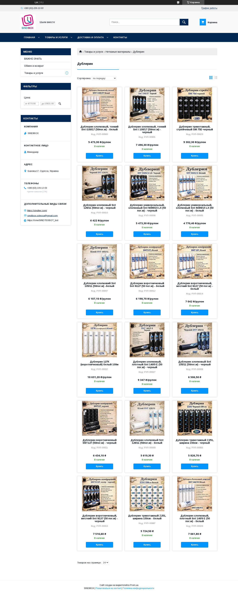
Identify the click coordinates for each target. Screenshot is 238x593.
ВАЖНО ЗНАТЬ (33, 58)
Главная (29, 37)
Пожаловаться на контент (108, 588)
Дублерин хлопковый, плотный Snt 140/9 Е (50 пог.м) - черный (147, 364)
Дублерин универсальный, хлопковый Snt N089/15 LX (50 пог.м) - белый (194, 208)
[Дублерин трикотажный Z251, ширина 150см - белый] (147, 493)
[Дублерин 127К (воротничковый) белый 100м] (99, 339)
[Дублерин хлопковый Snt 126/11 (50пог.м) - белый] (147, 418)
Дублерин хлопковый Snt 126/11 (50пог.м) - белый (147, 441)
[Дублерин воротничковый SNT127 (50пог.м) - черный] (99, 418)
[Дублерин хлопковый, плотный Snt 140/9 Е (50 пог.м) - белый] (194, 493)
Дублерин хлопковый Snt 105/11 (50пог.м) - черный (194, 363)
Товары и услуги (56, 37)
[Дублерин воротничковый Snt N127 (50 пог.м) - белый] (147, 261)
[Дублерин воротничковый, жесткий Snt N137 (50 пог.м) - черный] (99, 493)
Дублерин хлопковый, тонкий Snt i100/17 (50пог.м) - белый (99, 128)
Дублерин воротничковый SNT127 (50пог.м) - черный (100, 441)
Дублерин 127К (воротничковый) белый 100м (99, 363)
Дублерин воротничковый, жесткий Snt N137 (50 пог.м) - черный (99, 518)
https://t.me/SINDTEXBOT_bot (42, 220)
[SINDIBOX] (28, 28)
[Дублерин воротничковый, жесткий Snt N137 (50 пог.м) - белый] (194, 261)
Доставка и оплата (90, 37)
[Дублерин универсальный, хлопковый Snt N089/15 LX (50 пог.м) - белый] (194, 183)
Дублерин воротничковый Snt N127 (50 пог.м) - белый (147, 284)
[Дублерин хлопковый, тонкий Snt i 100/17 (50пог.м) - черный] (147, 104)
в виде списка (215, 78)
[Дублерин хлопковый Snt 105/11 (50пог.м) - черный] (194, 339)
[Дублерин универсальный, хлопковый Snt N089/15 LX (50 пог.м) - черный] (147, 183)
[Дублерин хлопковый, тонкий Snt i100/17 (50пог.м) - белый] (99, 104)
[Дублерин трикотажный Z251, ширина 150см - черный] (194, 418)
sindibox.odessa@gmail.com (42, 215)
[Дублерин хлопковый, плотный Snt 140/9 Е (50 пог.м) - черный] (147, 339)
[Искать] (184, 22)
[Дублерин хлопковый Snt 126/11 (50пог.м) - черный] (99, 183)
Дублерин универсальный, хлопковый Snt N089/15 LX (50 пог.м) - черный (147, 208)
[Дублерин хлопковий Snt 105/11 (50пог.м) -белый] (99, 261)
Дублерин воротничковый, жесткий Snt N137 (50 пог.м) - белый (194, 286)
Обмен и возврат (34, 65)
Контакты (120, 37)
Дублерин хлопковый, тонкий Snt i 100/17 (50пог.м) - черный (147, 129)
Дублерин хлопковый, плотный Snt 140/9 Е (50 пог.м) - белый (195, 518)
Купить (99, 156)
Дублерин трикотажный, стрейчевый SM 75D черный (194, 128)
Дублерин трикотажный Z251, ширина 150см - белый (147, 517)
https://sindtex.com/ (37, 210)
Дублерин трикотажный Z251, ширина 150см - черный (195, 441)
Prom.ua (134, 585)
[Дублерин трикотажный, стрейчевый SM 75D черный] (194, 104)
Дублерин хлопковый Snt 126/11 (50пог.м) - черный (99, 206)
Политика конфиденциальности (138, 588)
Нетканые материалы (118, 51)
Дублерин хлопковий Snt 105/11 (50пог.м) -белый (99, 284)
